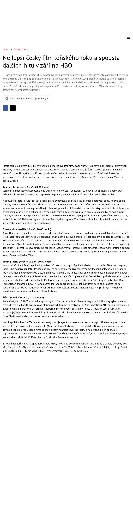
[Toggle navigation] (128, 39)
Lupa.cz (6, 49)
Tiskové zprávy (21, 49)
